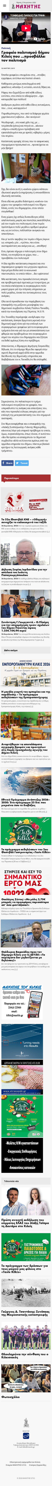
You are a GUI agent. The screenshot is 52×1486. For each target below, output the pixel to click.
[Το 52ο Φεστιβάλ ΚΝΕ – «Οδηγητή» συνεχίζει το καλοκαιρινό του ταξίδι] (26, 501)
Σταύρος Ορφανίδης (37, 1465)
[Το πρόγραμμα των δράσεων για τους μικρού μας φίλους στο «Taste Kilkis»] (26, 1247)
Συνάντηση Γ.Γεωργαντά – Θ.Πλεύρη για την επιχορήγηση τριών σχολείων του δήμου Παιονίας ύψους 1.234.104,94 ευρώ (25, 626)
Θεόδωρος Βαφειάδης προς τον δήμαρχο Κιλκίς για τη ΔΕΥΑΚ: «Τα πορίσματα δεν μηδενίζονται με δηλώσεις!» (23, 956)
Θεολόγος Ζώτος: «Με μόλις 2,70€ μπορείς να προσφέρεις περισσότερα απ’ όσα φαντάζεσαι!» (25, 902)
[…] (48, 531)
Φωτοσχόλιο (10, 1397)
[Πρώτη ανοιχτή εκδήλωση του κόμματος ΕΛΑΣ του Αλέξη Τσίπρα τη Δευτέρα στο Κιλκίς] (26, 1201)
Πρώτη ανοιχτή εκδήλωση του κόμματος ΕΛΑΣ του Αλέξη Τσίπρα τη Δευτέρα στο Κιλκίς (25, 1223)
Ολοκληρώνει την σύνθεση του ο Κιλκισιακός (24, 1355)
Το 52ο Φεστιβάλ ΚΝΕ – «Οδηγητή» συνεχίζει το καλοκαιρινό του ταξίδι (24, 520)
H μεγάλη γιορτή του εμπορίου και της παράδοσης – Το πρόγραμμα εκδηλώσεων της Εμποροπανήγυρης (25, 694)
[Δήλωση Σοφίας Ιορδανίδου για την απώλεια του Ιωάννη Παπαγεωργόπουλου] (26, 551)
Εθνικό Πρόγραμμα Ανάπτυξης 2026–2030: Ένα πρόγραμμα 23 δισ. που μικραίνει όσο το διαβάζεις (25, 802)
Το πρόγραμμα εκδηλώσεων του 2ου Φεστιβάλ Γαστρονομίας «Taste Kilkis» (26, 850)
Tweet (24, 463)
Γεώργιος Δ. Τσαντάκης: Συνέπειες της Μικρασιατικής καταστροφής (25, 1313)
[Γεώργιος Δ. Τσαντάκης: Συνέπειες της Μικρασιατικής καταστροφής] (26, 1293)
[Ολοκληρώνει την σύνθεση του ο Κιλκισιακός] (26, 1336)
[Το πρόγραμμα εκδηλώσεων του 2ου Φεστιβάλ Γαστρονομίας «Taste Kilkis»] (26, 831)
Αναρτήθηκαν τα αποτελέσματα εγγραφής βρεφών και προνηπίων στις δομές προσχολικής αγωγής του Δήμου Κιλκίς (24, 748)
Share (9, 463)
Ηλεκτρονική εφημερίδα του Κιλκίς (25, 1462)
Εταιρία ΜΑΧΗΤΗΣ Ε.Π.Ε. (16, 1465)
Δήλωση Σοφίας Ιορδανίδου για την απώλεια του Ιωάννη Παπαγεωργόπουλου (24, 572)
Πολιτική (5, 48)
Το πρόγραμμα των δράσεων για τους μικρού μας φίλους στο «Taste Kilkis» (24, 1268)
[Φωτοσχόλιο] (26, 1378)
